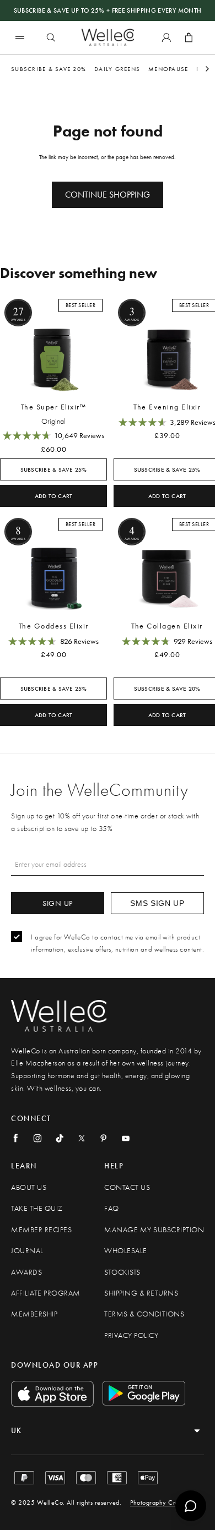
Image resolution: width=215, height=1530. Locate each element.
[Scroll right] (207, 69)
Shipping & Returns (141, 1293)
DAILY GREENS (117, 69)
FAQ (111, 1208)
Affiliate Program (45, 1293)
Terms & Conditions (144, 1314)
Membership (34, 1314)
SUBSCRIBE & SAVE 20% (48, 69)
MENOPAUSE (168, 69)
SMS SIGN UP (157, 903)
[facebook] (15, 1138)
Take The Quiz (37, 1208)
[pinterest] (103, 1138)
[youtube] (125, 1138)
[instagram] (37, 1138)
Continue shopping (107, 194)
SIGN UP (57, 903)
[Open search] (51, 37)
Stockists (122, 1272)
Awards (26, 1272)
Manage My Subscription (154, 1229)
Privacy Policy (131, 1335)
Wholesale (125, 1250)
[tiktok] (59, 1138)
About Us (28, 1187)
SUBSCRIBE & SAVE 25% (53, 469)
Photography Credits (159, 1502)
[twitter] (81, 1138)
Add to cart (54, 496)
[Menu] (19, 37)
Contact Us (127, 1187)
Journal (27, 1250)
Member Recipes (41, 1229)
